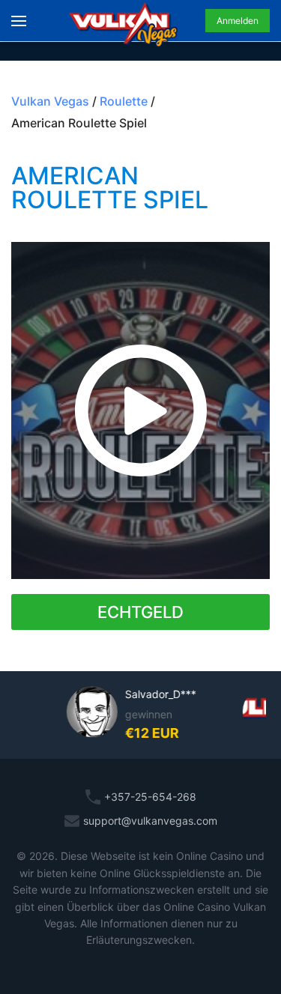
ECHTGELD (140, 612)
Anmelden (238, 20)
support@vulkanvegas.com (150, 820)
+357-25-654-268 (150, 796)
